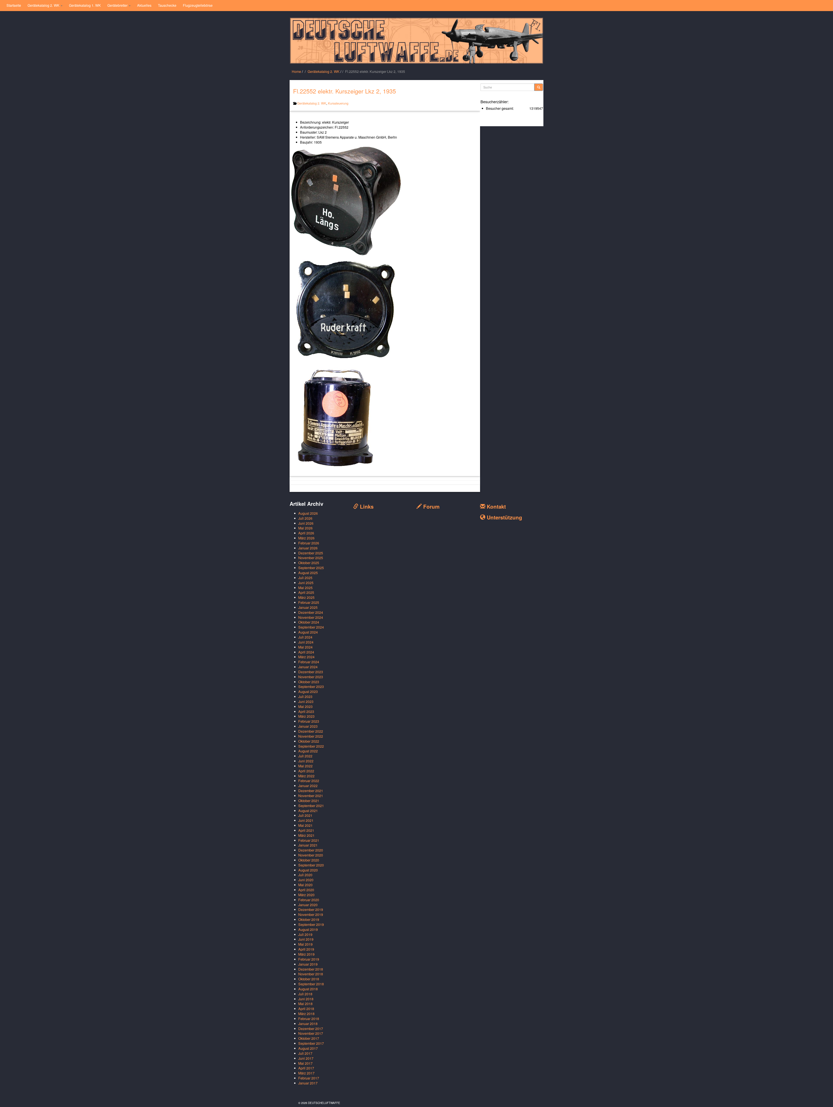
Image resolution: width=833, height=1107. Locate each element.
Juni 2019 (305, 939)
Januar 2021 (308, 845)
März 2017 (306, 1073)
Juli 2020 (305, 874)
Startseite (14, 5)
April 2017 (306, 1068)
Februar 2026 (308, 542)
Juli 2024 (305, 637)
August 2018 (308, 988)
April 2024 (306, 652)
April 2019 (306, 949)
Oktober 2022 (308, 741)
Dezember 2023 (310, 671)
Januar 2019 (308, 964)
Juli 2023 (305, 696)
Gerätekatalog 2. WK (44, 5)
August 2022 (308, 750)
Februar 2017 (308, 1078)
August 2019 (308, 929)
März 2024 (306, 656)
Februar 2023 (308, 721)
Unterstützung (503, 517)
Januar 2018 (308, 1023)
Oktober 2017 (308, 1038)
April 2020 (306, 889)
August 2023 (308, 691)
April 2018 (306, 1008)
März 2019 (306, 954)
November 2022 (310, 736)
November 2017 (310, 1033)
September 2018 (311, 983)
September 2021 (311, 805)
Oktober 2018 (308, 978)
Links (366, 506)
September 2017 (311, 1043)
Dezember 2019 (310, 909)
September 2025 (311, 567)
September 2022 (311, 746)
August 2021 (308, 810)
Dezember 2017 (310, 1028)
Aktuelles (144, 5)
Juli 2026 (305, 518)
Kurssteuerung (338, 103)
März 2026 (306, 537)
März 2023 (306, 716)
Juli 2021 (305, 815)
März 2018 (306, 1013)
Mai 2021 (305, 825)
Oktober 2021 (308, 800)
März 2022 (306, 775)
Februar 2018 (308, 1018)
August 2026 (308, 513)
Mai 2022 (305, 765)
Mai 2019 (305, 944)
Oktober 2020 (308, 860)
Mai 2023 (305, 706)
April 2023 (306, 711)
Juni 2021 (305, 820)
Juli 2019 (305, 934)
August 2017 (308, 1048)
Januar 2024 (308, 666)
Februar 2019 (308, 959)
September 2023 (311, 686)
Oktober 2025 (308, 562)
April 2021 (306, 830)
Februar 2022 (308, 780)
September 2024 (311, 627)
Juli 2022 (305, 755)
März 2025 (306, 597)
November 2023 (310, 676)
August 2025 (308, 572)
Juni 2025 (305, 582)
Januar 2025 (308, 607)
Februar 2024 (308, 661)
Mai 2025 (305, 587)
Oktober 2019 (308, 919)
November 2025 (310, 557)
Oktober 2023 (308, 681)
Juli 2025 (305, 577)
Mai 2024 (305, 647)
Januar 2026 (308, 547)
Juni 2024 (305, 642)
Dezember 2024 (310, 612)
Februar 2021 (308, 840)
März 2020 (306, 894)
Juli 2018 (305, 993)
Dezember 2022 (310, 731)
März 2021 (306, 835)
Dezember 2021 (310, 790)
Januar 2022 (308, 785)
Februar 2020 (308, 899)
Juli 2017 (305, 1053)
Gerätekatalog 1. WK (85, 5)
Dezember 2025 (310, 552)
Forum (430, 506)
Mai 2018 (305, 1003)
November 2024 (310, 617)
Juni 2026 (305, 523)
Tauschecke (167, 5)
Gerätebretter (117, 5)
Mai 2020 (305, 884)
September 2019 (311, 924)
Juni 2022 (305, 760)
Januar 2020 (308, 904)
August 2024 (308, 632)
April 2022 (306, 770)
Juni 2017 (305, 1058)
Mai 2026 (305, 528)
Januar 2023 (308, 726)
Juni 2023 (305, 701)
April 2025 (306, 592)
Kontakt (495, 506)
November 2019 (310, 914)
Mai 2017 (305, 1063)
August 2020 (308, 870)
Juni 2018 (305, 998)
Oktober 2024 (308, 622)
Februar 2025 (308, 602)
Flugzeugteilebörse (198, 5)
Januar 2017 (308, 1083)
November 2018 (310, 973)
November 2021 (310, 795)
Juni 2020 (305, 879)
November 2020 (310, 855)
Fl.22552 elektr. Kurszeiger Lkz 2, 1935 (344, 91)
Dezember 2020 (310, 850)
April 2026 (306, 533)
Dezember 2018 (310, 969)
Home (296, 71)
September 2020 (311, 865)
